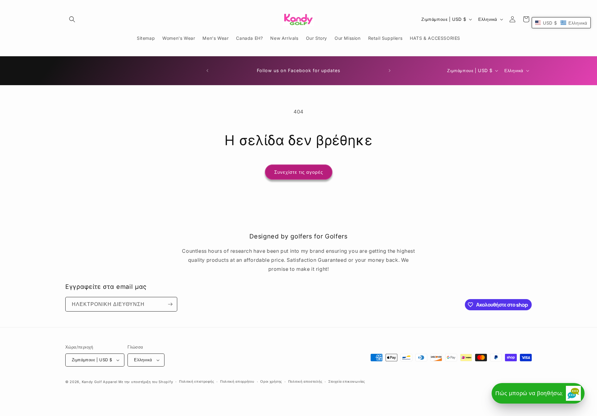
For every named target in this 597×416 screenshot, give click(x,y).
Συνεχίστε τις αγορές (298, 172)
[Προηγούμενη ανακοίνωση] (207, 70)
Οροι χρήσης (271, 381)
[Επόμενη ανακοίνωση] (389, 70)
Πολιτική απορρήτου (237, 381)
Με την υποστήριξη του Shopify (145, 382)
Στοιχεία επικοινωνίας (346, 381)
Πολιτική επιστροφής (196, 381)
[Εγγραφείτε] (170, 304)
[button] (72, 19)
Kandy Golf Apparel (100, 382)
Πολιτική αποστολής (305, 381)
